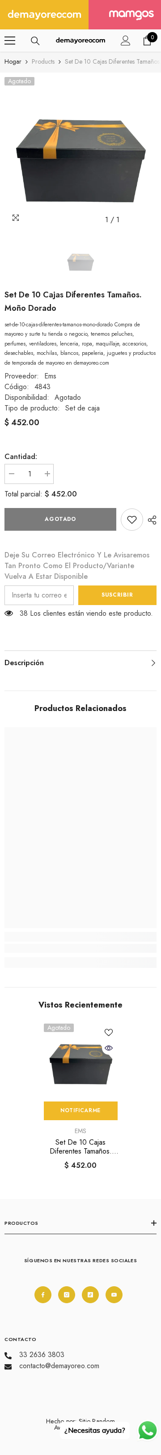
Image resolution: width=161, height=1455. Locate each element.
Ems (50, 376)
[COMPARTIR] (150, 520)
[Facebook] (42, 1294)
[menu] (9, 40)
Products (43, 61)
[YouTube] (114, 1294)
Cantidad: (20, 456)
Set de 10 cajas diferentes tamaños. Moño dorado (81, 1147)
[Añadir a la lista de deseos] (108, 1032)
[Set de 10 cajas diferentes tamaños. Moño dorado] (81, 1060)
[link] (132, 519)
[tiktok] (90, 1294)
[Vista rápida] (108, 1048)
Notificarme (80, 1110)
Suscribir (117, 595)
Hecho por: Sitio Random (80, 1421)
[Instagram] (66, 1294)
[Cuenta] (126, 40)
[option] (80, 152)
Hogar (12, 61)
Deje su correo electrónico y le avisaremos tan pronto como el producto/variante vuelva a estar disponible (76, 565)
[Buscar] (35, 41)
